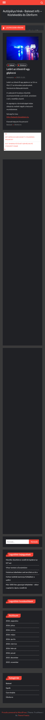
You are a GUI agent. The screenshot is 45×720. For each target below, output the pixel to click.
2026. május (10, 635)
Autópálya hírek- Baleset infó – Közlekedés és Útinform (22, 13)
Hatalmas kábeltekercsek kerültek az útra (22, 572)
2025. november (12, 662)
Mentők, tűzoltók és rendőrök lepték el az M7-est (22, 561)
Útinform (23, 65)
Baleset (12, 65)
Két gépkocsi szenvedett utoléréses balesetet (19, 138)
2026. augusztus (12, 621)
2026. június (10, 630)
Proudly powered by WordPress (14, 712)
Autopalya (10, 77)
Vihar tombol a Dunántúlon (16, 568)
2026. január (11, 653)
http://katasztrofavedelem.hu (17, 117)
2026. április (11, 639)
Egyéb (8, 688)
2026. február (11, 648)
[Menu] (3, 2)
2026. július (10, 625)
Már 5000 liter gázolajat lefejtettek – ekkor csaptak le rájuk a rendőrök (22, 586)
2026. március (11, 644)
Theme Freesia (23, 715)
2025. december (12, 657)
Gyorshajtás (10, 692)
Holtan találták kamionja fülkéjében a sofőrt (20, 578)
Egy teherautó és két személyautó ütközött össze (19, 145)
